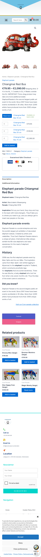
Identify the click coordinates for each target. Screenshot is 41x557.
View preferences (20, 549)
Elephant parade (13, 77)
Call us (6, 433)
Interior (13, 154)
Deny (20, 543)
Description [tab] (6, 179)
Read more (7, 116)
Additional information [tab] (11, 183)
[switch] (36, 554)
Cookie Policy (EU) (29, 510)
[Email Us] (4, 440)
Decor (8, 154)
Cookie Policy (8, 554)
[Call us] (4, 429)
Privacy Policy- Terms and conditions (24, 554)
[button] (38, 517)
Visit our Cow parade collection (27, 304)
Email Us (6, 443)
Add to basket (9, 145)
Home (4, 77)
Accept (20, 537)
